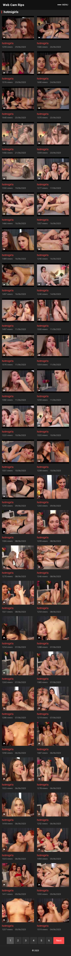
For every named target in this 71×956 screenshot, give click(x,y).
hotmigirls (8, 43)
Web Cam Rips (13, 5)
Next (58, 940)
